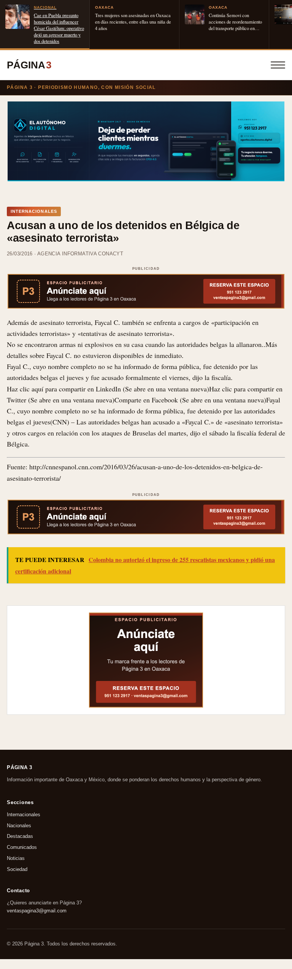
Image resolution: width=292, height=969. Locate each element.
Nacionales (19, 825)
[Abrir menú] (278, 65)
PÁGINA (29, 65)
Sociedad (17, 869)
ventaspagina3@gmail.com (37, 910)
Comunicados (22, 847)
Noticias (16, 858)
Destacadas (20, 836)
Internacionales (23, 814)
